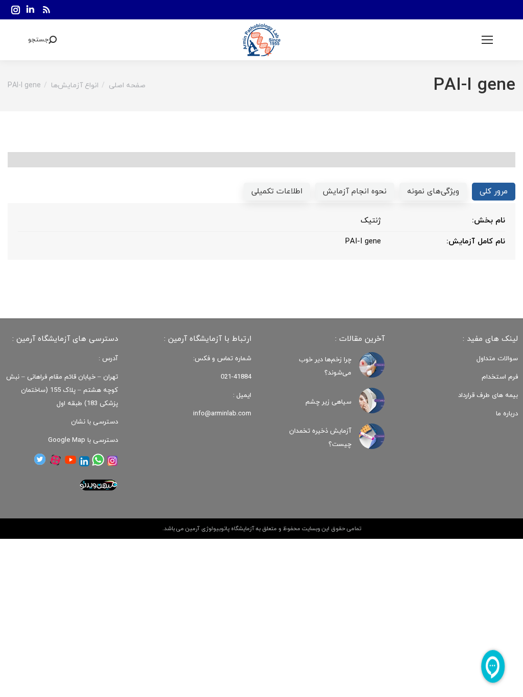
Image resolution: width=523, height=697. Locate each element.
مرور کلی (494, 191)
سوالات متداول (497, 358)
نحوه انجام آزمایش (355, 191)
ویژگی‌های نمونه (433, 191)
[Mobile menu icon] (487, 40)
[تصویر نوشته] (372, 365)
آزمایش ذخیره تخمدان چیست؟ (320, 438)
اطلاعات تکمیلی (276, 191)
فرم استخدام (500, 377)
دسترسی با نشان (94, 422)
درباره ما (507, 413)
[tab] (493, 192)
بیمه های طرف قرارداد (488, 395)
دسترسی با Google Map (83, 440)
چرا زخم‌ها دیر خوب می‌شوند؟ (325, 366)
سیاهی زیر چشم (328, 402)
